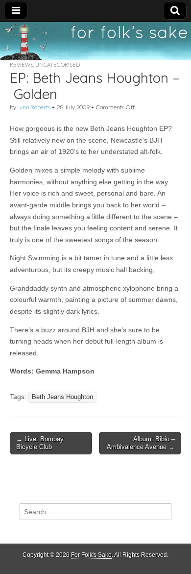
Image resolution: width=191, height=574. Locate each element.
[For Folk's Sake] (95, 41)
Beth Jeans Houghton (62, 397)
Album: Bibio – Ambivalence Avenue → (141, 442)
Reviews (21, 64)
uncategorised (57, 64)
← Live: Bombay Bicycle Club (40, 442)
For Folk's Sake (91, 554)
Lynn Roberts (33, 107)
